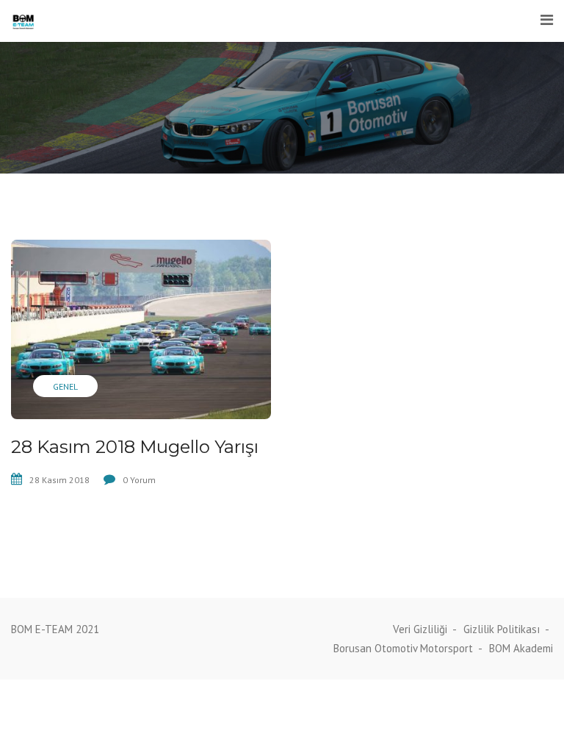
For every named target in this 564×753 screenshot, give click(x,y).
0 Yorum (139, 479)
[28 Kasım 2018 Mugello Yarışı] (141, 329)
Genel (65, 386)
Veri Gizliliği (420, 629)
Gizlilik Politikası (501, 629)
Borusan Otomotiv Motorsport (403, 648)
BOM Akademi (521, 648)
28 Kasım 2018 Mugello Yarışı (134, 446)
